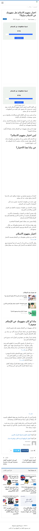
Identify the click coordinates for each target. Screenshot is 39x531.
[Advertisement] (19, 63)
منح (34, 484)
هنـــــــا (22, 360)
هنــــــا (23, 350)
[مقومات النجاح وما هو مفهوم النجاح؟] (32, 313)
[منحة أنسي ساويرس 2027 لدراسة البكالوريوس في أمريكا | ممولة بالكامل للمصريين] (10, 500)
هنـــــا (30, 413)
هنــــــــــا (33, 239)
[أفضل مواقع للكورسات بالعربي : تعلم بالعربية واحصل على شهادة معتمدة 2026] (28, 500)
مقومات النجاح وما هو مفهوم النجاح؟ (19, 311)
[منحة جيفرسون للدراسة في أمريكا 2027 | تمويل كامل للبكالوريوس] (10, 479)
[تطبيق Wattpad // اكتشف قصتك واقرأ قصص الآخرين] (32, 306)
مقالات (4, 19)
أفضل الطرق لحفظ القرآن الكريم (21, 435)
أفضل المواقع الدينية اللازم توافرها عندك (19, 438)
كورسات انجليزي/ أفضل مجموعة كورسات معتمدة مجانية (10, 462)
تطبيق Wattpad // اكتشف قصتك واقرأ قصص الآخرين (15, 303)
